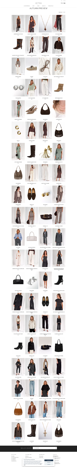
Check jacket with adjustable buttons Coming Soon (18, 441)
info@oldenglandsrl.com (56, 463)
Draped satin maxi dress (18, 119)
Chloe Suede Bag (18, 183)
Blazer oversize (18, 204)
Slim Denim (31, 398)
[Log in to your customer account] (63, 3)
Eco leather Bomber (59, 55)
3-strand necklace (59, 119)
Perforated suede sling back (31, 119)
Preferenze (48, 464)
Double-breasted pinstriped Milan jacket (59, 247)
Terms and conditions (28, 457)
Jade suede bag (59, 140)
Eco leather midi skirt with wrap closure (59, 398)
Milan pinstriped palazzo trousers (45, 247)
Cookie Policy (41, 457)
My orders (12, 456)
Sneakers (31, 76)
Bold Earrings (45, 204)
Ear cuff (18, 140)
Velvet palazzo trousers (45, 183)
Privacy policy (41, 456)
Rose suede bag (45, 119)
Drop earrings (32, 290)
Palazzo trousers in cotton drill (59, 377)
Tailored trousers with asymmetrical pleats (31, 269)
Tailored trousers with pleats (58, 204)
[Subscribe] (56, 448)
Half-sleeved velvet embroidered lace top (59, 312)
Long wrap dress (58, 183)
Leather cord (45, 76)
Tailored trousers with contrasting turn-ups (45, 334)
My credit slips (13, 458)
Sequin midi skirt (45, 140)
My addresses (13, 459)
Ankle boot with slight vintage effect (18, 55)
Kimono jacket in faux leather (18, 398)
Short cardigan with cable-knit (59, 76)
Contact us (27, 456)
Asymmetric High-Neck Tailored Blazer (18, 268)
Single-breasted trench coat (45, 377)
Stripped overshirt (18, 76)
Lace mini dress (45, 290)
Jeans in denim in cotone (45, 55)
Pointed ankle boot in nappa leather (58, 290)
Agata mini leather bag (31, 247)
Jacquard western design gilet (31, 55)
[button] (33, 6)
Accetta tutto (49, 460)
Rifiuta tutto (48, 462)
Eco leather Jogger (18, 377)
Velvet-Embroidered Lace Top (31, 183)
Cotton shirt (18, 247)
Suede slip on (32, 204)
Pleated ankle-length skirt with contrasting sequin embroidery (59, 269)
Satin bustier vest (45, 268)
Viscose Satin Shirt (32, 140)
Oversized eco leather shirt (31, 377)
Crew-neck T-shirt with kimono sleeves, (45, 398)
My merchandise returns (15, 457)
